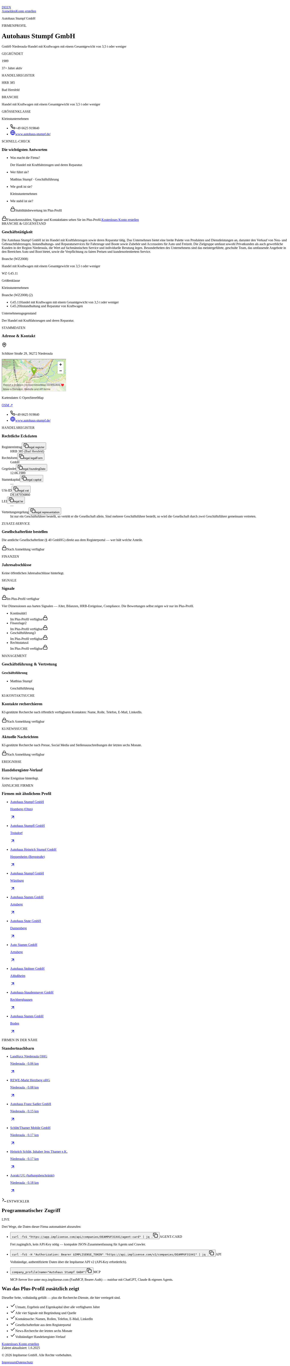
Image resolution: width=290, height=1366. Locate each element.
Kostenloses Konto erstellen (120, 220)
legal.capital (34, 479)
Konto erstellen (26, 11)
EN (8, 7)
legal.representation (47, 512)
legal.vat (23, 490)
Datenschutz (24, 1362)
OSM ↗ (7, 405)
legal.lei (18, 501)
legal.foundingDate (34, 468)
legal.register (36, 447)
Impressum (9, 1362)
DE (4, 7)
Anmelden (9, 11)
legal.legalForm (33, 458)
